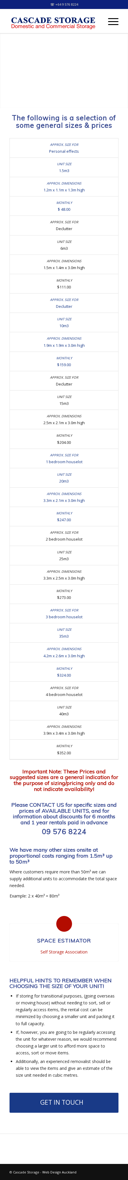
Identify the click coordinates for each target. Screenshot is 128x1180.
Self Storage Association (64, 952)
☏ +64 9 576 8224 (64, 4)
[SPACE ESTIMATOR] (64, 924)
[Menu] (110, 21)
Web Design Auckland (59, 1172)
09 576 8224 (64, 831)
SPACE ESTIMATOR (64, 940)
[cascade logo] (53, 21)
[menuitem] (110, 21)
